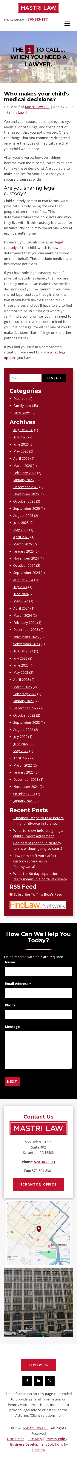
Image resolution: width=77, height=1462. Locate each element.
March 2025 (22, 544)
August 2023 (23, 651)
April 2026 (21, 458)
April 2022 (21, 758)
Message (12, 1026)
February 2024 (24, 622)
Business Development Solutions (36, 1444)
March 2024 (22, 615)
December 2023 (25, 629)
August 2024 (23, 579)
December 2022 (25, 708)
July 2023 (20, 658)
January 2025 (23, 551)
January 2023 (23, 701)
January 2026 (23, 480)
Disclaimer (15, 1439)
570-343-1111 (38, 19)
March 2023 (22, 686)
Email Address (18, 983)
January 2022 (23, 772)
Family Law (15, 112)
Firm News (21, 412)
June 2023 (21, 665)
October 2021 (24, 793)
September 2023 (26, 644)
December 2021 (25, 779)
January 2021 (23, 800)
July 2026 (20, 437)
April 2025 (21, 537)
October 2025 (24, 501)
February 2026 (24, 472)
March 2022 (22, 765)
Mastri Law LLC (37, 107)
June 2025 (21, 522)
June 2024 (21, 594)
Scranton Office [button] (38, 1184)
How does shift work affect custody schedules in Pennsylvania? (34, 861)
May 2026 (20, 451)
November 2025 (26, 494)
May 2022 (20, 751)
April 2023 (21, 679)
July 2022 (20, 736)
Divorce (19, 398)
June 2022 (21, 743)
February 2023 (24, 694)
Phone (10, 1005)
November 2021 (26, 786)
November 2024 (26, 558)
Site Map (35, 1439)
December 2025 (25, 487)
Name (10, 962)
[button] (67, 23)
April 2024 (21, 608)
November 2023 (26, 636)
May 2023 (20, 672)
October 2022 (24, 715)
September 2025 (26, 508)
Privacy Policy (56, 1439)
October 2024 (24, 565)
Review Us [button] (38, 1365)
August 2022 (23, 729)
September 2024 (26, 572)
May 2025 (20, 529)
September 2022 (26, 722)
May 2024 (20, 601)
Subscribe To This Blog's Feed (38, 894)
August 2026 (23, 430)
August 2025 (23, 515)
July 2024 (20, 587)
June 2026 (21, 444)
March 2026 (22, 465)
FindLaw (38, 1449)
